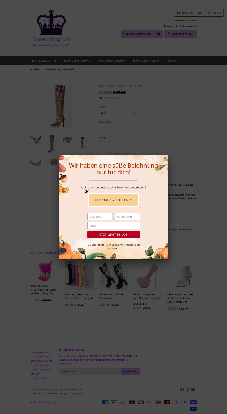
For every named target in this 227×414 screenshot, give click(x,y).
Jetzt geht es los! (113, 235)
